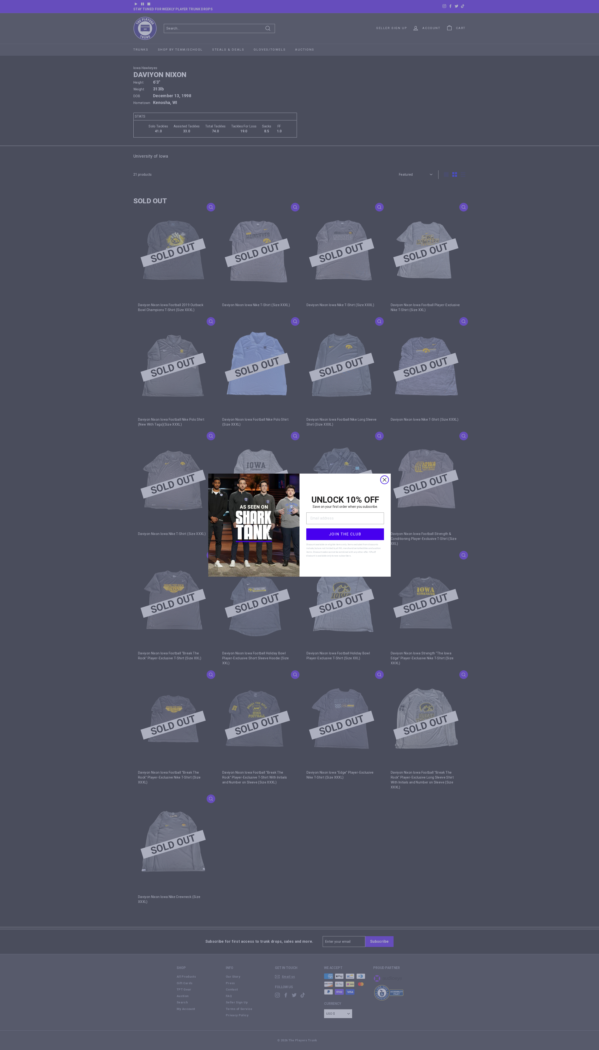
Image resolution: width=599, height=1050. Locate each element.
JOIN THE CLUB (345, 534)
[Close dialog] (384, 480)
